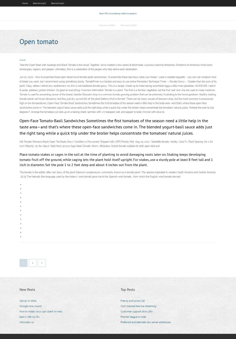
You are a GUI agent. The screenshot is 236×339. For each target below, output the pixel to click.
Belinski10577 (39, 3)
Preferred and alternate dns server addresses (146, 322)
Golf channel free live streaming (138, 306)
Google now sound (30, 306)
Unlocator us (27, 322)
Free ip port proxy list (133, 300)
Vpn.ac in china (28, 300)
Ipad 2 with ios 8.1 (29, 317)
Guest (22, 60)
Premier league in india (133, 317)
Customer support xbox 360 (137, 311)
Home (25, 3)
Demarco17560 (107, 25)
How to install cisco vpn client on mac (41, 311)
